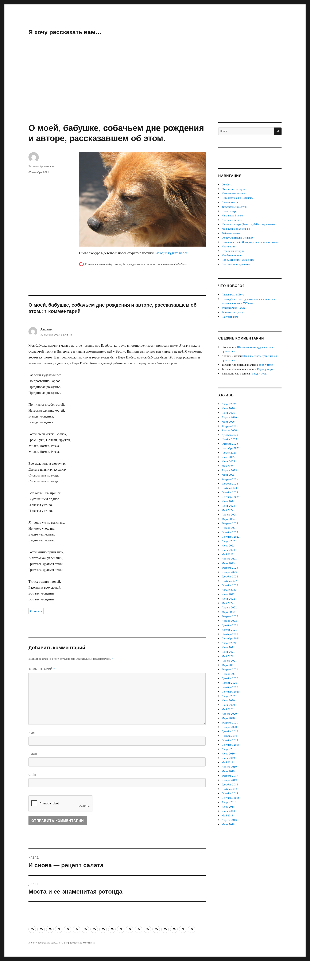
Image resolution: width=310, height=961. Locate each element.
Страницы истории (233, 251)
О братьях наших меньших (237, 237)
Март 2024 (228, 519)
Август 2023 (229, 541)
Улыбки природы (232, 255)
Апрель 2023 (229, 559)
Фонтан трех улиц (232, 312)
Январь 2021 (229, 674)
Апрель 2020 (229, 713)
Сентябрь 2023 (231, 536)
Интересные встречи (234, 193)
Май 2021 (227, 656)
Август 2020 (229, 696)
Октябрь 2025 (230, 444)
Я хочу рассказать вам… (64, 31)
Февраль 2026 (230, 426)
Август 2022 (229, 590)
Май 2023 (227, 554)
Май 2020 (227, 709)
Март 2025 (228, 474)
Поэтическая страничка (236, 264)
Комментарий (41, 669)
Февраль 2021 (230, 669)
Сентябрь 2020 (231, 691)
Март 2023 (228, 563)
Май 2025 (227, 466)
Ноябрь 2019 (229, 736)
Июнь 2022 (228, 598)
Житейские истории (233, 189)
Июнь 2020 (228, 705)
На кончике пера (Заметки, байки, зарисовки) (248, 224)
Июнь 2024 (228, 505)
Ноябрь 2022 (229, 581)
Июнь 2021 (228, 652)
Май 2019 (227, 762)
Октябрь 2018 (230, 793)
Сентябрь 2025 (231, 448)
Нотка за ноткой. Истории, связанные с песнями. (250, 242)
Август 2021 (229, 643)
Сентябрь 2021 (231, 638)
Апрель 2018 (229, 820)
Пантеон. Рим (230, 316)
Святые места (230, 202)
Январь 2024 (229, 528)
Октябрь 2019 (230, 740)
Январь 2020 (229, 727)
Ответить (36, 611)
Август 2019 (229, 749)
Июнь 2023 (228, 550)
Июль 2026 (228, 408)
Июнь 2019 (228, 758)
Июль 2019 (228, 753)
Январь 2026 (229, 430)
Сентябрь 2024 (231, 497)
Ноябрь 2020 (229, 683)
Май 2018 (227, 815)
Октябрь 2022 (230, 585)
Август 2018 (229, 802)
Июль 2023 (228, 545)
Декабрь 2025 (230, 435)
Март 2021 (228, 665)
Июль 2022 (228, 594)
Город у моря (265, 364)
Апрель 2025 (229, 470)
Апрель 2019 (229, 767)
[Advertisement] (155, 91)
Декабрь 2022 (230, 576)
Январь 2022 (229, 621)
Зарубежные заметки (234, 206)
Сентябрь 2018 (231, 798)
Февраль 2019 (230, 775)
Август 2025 (229, 452)
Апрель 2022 (229, 607)
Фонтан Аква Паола (233, 308)
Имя (31, 733)
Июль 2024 (228, 501)
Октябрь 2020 (230, 687)
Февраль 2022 (230, 616)
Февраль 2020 (230, 722)
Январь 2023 (229, 572)
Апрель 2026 (229, 417)
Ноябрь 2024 (229, 488)
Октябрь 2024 (230, 492)
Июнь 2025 (228, 461)
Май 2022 (227, 603)
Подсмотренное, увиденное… (239, 260)
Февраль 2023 (230, 567)
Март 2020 (228, 718)
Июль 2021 (228, 647)
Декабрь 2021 (230, 625)
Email (33, 754)
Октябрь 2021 (230, 634)
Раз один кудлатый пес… (173, 253)
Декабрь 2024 (230, 483)
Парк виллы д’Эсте (233, 294)
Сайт (32, 775)
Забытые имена (231, 233)
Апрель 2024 (229, 514)
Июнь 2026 (228, 413)
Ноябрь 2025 (229, 439)
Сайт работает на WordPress (78, 942)
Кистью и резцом (232, 220)
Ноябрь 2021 (229, 629)
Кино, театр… (230, 211)
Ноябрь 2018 (229, 789)
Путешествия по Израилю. (237, 198)
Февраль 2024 (230, 523)
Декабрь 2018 (230, 784)
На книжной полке (232, 215)
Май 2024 (227, 510)
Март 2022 (228, 612)
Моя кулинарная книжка (236, 229)
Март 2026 (228, 421)
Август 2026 (229, 404)
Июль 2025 (228, 457)
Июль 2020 (228, 700)
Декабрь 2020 (230, 678)
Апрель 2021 (229, 660)
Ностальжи (228, 246)
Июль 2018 (228, 806)
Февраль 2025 (230, 479)
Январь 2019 (229, 780)
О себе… (227, 184)
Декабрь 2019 (230, 731)
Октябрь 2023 (230, 532)
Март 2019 (228, 771)
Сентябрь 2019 (231, 744)
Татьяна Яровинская (41, 166)
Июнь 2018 (228, 811)
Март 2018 (228, 824)
